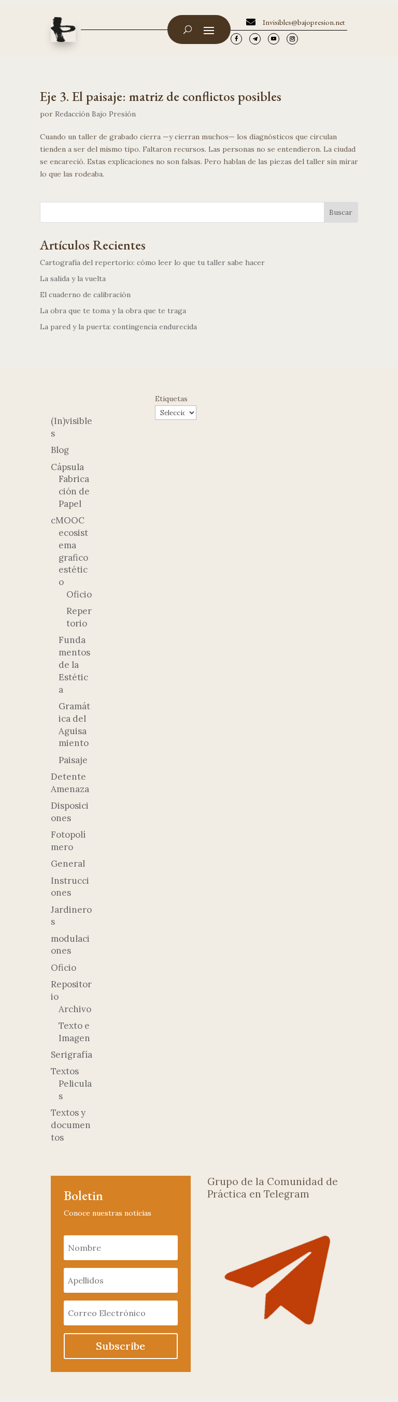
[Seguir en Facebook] (236, 39)
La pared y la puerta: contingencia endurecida (118, 326)
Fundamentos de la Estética (74, 664)
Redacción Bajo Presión (95, 114)
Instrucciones (70, 887)
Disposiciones (70, 812)
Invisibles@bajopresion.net (304, 22)
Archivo (75, 1009)
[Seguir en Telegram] (255, 39)
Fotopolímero (68, 841)
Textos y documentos (71, 1125)
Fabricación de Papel (74, 491)
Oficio (79, 594)
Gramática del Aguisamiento (74, 724)
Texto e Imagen (74, 1032)
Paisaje (73, 760)
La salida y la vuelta (73, 278)
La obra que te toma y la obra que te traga (113, 310)
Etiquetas (171, 398)
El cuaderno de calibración (85, 294)
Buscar (340, 212)
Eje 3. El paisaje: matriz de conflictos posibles (160, 96)
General (68, 863)
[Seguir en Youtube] (273, 39)
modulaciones (70, 945)
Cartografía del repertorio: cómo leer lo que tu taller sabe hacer (152, 262)
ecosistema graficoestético (73, 557)
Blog (60, 450)
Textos (65, 1071)
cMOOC (67, 520)
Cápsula (67, 467)
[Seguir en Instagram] (292, 39)
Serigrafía (71, 1054)
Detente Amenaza (70, 783)
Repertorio (79, 617)
